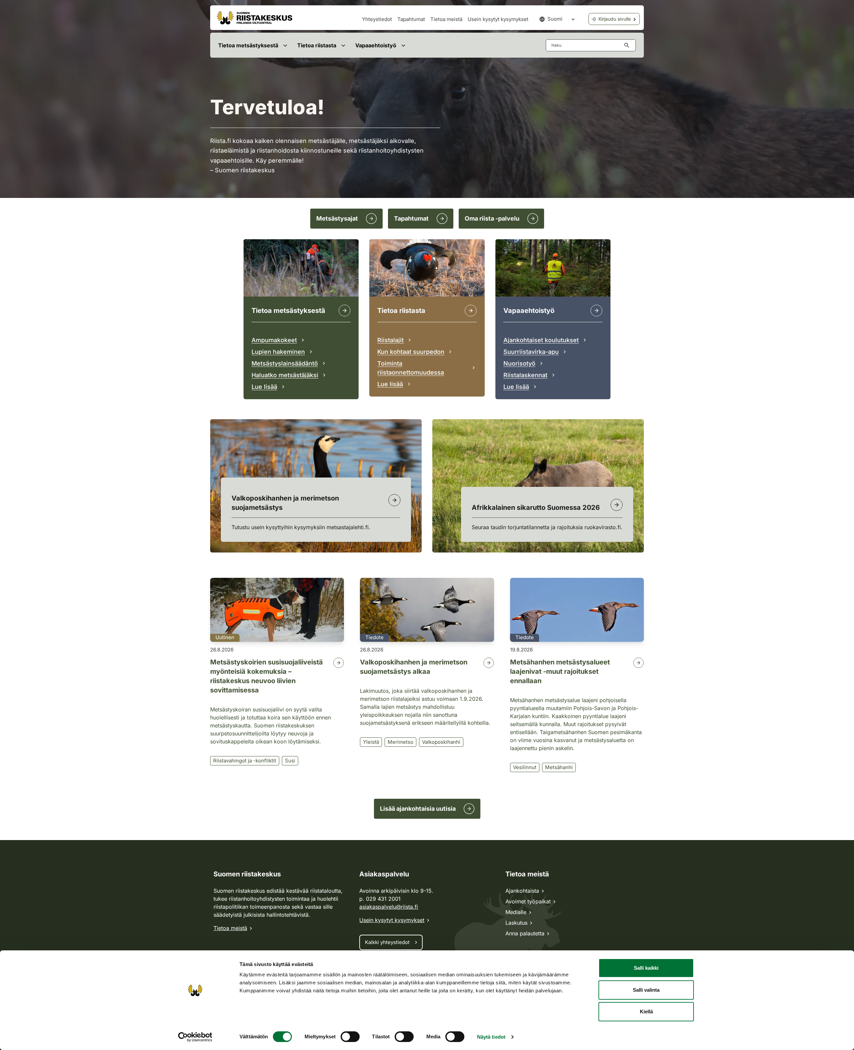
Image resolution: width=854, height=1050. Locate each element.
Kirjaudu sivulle (614, 19)
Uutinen (225, 637)
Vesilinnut (524, 767)
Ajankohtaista (522, 890)
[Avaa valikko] (285, 45)
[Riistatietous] (471, 311)
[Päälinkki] (596, 311)
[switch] (350, 1036)
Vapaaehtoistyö (375, 45)
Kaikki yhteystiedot (387, 942)
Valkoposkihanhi (441, 742)
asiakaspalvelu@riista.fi (388, 906)
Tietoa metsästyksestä (248, 45)
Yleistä (371, 742)
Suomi (554, 19)
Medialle (515, 912)
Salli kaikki (646, 968)
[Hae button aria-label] (628, 45)
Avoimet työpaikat (528, 901)
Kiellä (646, 1011)
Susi (290, 760)
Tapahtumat (411, 19)
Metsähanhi (559, 767)
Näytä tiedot (491, 1037)
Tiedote (374, 637)
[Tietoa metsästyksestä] (345, 311)
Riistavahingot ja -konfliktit (244, 760)
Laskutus (516, 922)
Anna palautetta (524, 933)
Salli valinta (646, 990)
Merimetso (400, 742)
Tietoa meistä (446, 19)
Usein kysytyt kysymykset (498, 19)
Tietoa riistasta (316, 45)
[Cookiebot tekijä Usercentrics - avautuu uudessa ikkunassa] (195, 1037)
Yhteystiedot (377, 19)
